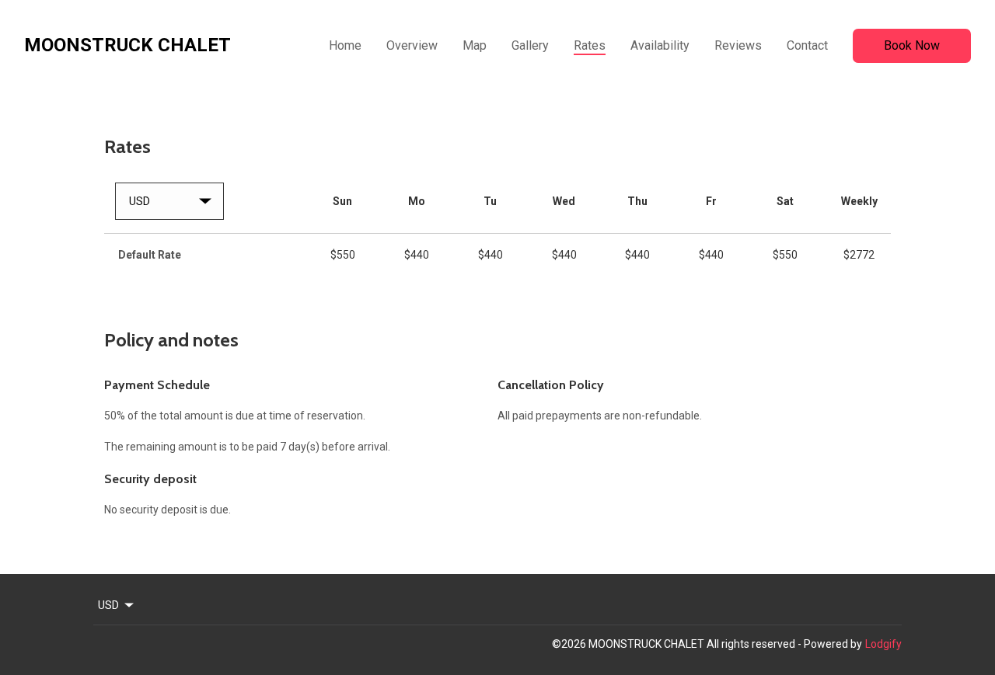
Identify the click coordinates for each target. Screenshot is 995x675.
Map (475, 45)
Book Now (912, 45)
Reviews (738, 45)
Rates (590, 45)
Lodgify (883, 644)
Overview (412, 45)
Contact (807, 45)
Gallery (530, 45)
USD (108, 605)
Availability (660, 45)
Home (345, 45)
